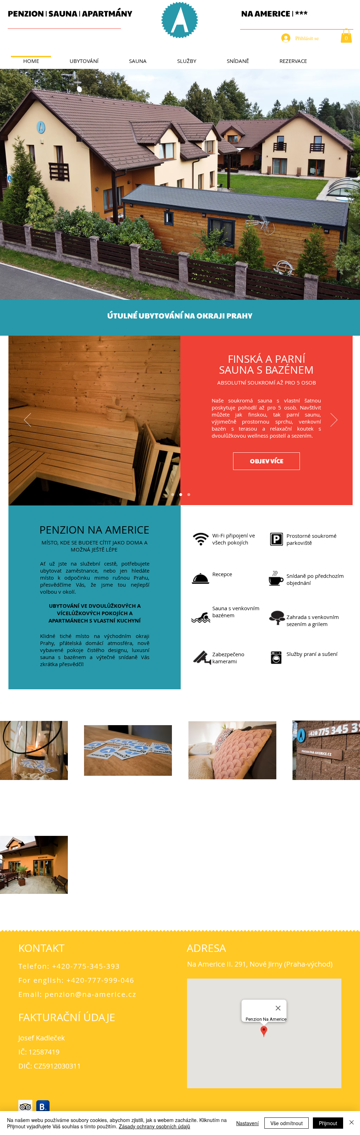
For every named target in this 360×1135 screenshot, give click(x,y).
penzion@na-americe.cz (90, 994)
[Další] (334, 420)
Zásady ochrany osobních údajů (154, 1126)
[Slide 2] (180, 494)
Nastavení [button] (247, 1123)
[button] (346, 35)
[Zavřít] (351, 1123)
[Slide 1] (172, 494)
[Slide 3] (188, 494)
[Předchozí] (27, 420)
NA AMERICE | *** (274, 13)
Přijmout (328, 1123)
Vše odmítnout (286, 1123)
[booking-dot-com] (43, 1107)
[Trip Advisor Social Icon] (25, 1107)
